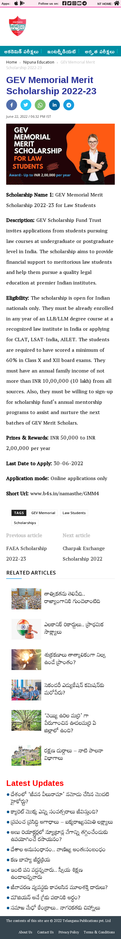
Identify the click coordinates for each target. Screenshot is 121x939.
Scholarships (25, 522)
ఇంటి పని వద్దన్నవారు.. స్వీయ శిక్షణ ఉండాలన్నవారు (47, 875)
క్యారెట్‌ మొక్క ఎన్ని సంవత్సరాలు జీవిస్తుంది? (54, 812)
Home (11, 62)
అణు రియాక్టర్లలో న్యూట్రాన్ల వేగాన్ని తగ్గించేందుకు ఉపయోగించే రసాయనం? (59, 837)
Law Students (74, 512)
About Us (25, 933)
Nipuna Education (38, 62)
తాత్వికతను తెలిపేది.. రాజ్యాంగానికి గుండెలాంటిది (72, 598)
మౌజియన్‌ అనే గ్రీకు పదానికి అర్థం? (45, 898)
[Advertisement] (72, 26)
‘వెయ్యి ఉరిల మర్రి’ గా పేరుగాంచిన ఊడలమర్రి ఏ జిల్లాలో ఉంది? (70, 724)
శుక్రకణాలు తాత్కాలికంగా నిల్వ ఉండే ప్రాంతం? (75, 659)
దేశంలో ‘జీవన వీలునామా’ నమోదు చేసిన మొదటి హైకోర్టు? (60, 799)
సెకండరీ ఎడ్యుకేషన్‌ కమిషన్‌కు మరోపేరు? (74, 690)
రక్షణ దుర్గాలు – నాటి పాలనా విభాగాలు (73, 755)
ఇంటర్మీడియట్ (61, 51)
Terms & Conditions (99, 933)
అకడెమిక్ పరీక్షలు (21, 51)
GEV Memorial (43, 512)
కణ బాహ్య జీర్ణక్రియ (30, 860)
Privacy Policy (69, 933)
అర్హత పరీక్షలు (99, 51)
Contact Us (45, 933)
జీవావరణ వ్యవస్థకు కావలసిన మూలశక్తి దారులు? (59, 888)
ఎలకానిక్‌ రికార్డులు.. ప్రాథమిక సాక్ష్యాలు (74, 629)
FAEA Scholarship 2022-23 (26, 555)
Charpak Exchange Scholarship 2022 (84, 555)
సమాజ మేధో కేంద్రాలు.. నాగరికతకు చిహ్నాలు (55, 909)
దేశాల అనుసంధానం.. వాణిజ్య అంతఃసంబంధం (58, 850)
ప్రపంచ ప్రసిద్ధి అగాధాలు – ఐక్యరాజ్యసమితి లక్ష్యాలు (62, 823)
